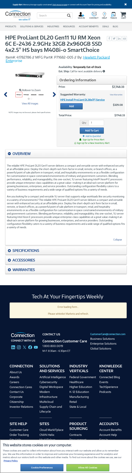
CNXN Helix (47, 435)
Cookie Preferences (42, 467)
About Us (16, 372)
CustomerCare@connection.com (107, 334)
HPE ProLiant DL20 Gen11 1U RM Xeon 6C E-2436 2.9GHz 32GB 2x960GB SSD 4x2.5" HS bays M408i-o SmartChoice (53, 43)
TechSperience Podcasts (108, 389)
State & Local (77, 406)
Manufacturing (79, 397)
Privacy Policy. (11, 460)
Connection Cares (21, 387)
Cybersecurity (48, 382)
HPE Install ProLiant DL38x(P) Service (82, 99)
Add (71, 106)
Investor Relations (21, 406)
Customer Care (19, 430)
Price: (62, 86)
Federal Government (82, 377)
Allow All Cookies (87, 467)
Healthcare (76, 382)
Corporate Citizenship (17, 399)
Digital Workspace (51, 387)
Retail (73, 401)
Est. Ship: (64, 71)
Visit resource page (59, 5)
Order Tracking (19, 435)
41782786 (23, 57)
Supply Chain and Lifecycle (51, 409)
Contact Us (17, 392)
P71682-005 (63, 57)
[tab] (66, 153)
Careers (14, 382)
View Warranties (116, 95)
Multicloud (46, 401)
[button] (6, 94)
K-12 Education (79, 392)
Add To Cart (92, 130)
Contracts (75, 435)
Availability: (66, 67)
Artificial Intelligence (53, 377)
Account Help (108, 435)
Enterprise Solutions (103, 343)
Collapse (117, 239)
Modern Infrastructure (48, 394)
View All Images (30, 103)
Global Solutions (100, 348)
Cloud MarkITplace (51, 430)
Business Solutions (102, 338)
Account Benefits (110, 430)
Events (103, 382)
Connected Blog (109, 377)
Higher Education (80, 387)
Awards (14, 377)
